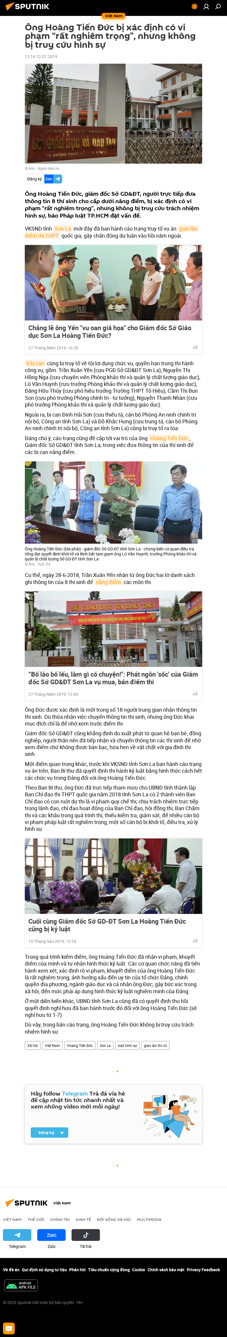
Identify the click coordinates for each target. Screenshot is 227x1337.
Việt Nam (52, 1045)
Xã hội (32, 1045)
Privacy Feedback (203, 1269)
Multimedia (149, 1219)
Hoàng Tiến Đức (169, 438)
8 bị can (35, 363)
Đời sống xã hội (114, 1219)
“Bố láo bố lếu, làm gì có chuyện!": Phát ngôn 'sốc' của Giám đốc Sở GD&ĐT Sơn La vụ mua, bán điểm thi (113, 678)
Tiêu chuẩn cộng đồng (109, 1269)
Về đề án (11, 1269)
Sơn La (63, 228)
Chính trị (60, 1219)
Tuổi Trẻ (44, 564)
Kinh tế (83, 1219)
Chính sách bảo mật (165, 1269)
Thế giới (35, 1219)
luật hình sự (127, 1045)
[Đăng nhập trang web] (206, 6)
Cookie (138, 1269)
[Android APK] (21, 1286)
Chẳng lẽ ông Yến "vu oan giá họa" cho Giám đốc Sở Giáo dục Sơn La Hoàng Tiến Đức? (109, 331)
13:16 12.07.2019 (41, 56)
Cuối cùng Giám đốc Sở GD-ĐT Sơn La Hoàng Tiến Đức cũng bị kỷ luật (107, 925)
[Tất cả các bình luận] (9, 1328)
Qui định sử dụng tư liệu (44, 1269)
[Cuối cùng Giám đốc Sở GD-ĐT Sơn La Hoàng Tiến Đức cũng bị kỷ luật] (113, 876)
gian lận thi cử (155, 1045)
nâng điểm (108, 582)
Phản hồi (77, 1269)
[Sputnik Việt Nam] (29, 11)
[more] (195, 347)
